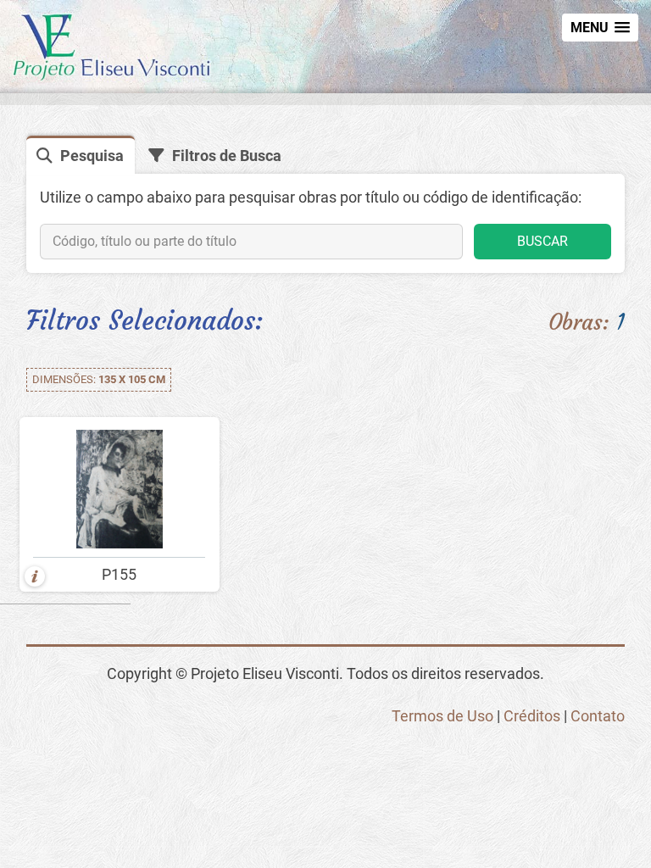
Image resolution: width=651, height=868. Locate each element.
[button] (600, 28)
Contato (597, 716)
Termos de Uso (442, 716)
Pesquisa (92, 155)
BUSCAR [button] (542, 241)
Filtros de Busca (226, 155)
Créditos (532, 716)
